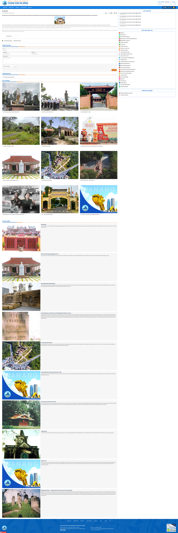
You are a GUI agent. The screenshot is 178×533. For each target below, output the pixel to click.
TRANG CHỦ (69, 520)
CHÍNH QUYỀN (75, 520)
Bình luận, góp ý (5, 56)
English (168, 1)
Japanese (173, 1)
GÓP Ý (101, 520)
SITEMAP (105, 520)
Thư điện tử (33, 52)
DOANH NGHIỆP (89, 520)
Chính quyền (11, 7)
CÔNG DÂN (82, 520)
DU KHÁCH (95, 520)
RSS (110, 520)
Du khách (30, 7)
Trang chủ (5, 7)
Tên (3, 48)
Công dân (17, 7)
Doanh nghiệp (23, 7)
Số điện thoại (5, 52)
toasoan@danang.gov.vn (97, 529)
